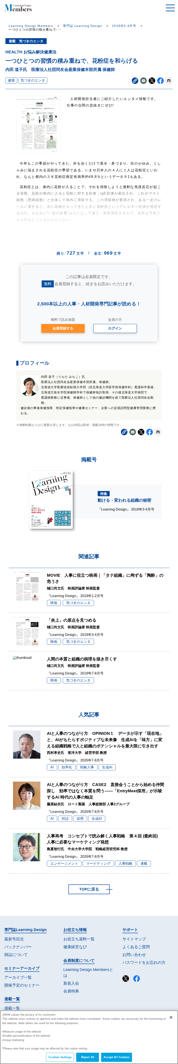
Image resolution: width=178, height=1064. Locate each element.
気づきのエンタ (33, 80)
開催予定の (22, 985)
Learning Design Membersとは (88, 972)
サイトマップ (134, 939)
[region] (89, 1037)
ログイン (115, 328)
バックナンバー (18, 947)
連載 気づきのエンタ (26, 41)
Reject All (87, 1057)
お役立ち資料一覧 (79, 939)
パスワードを (143, 962)
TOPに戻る (89, 889)
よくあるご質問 (136, 947)
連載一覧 (12, 1008)
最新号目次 (14, 939)
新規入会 (71, 983)
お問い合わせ (134, 955)
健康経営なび (75, 947)
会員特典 (71, 991)
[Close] (171, 1017)
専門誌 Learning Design (82, 26)
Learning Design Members (31, 26)
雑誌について (16, 955)
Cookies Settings (60, 1057)
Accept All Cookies (116, 1057)
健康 (11, 80)
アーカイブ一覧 (18, 977)
